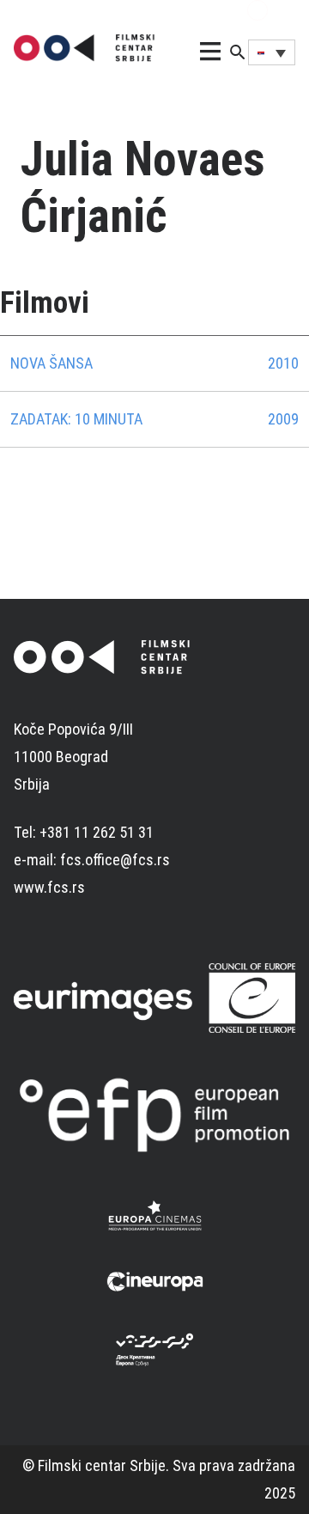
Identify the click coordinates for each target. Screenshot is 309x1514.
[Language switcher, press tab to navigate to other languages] (271, 52)
